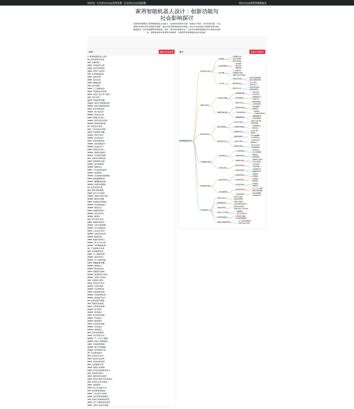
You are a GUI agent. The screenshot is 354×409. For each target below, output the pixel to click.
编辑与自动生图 (166, 51)
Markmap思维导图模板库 (253, 2)
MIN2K (91, 2)
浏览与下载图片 (257, 51)
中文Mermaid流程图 (135, 2)
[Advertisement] (177, 42)
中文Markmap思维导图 (109, 2)
